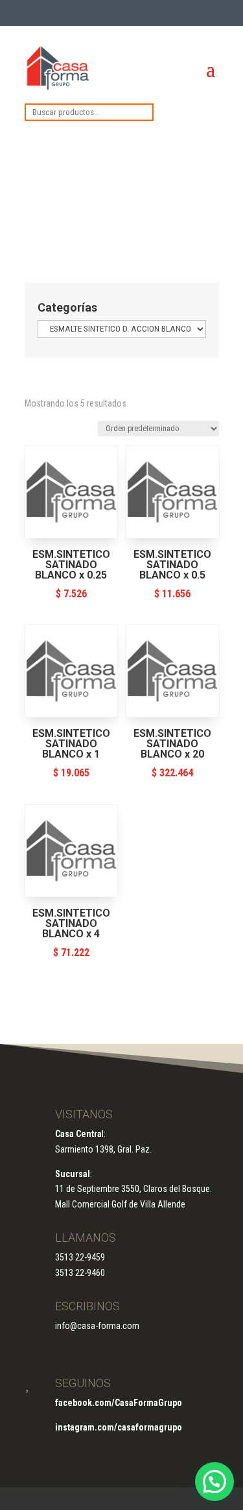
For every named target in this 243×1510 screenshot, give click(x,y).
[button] (214, 1481)
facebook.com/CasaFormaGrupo (118, 1403)
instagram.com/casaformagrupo (118, 1427)
